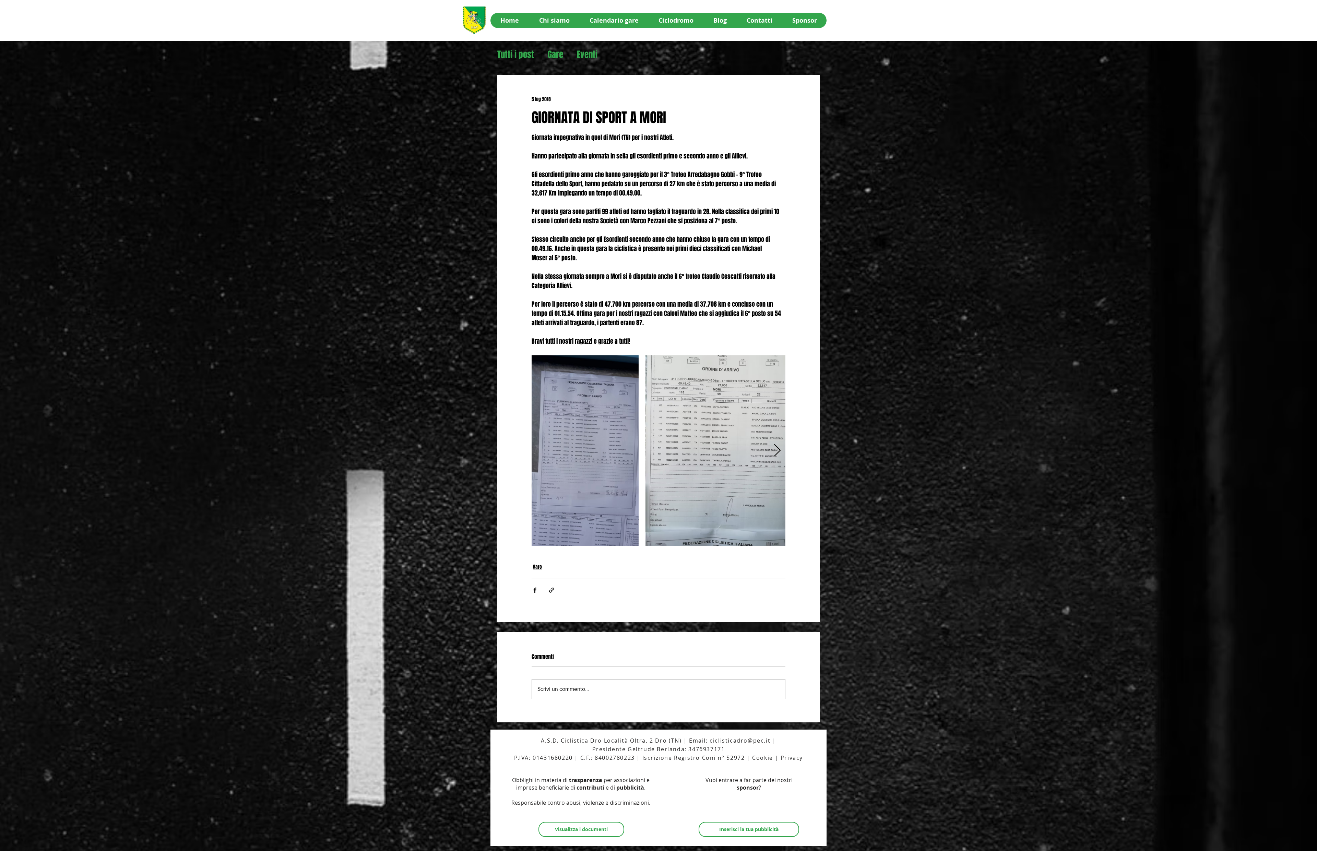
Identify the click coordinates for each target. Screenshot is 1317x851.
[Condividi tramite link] (551, 590)
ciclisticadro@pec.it (740, 740)
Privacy (792, 757)
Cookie (762, 757)
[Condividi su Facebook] (535, 590)
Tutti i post (515, 54)
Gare (555, 54)
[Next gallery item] (777, 450)
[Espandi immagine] (585, 450)
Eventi (587, 54)
